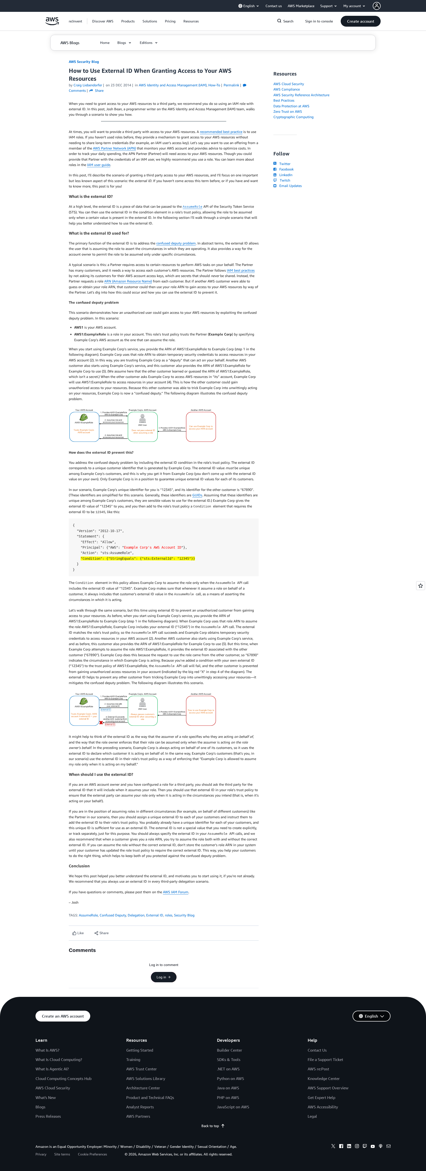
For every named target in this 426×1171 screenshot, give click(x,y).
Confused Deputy (113, 915)
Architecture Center (143, 1087)
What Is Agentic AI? (52, 1068)
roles (168, 915)
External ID (154, 915)
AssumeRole (88, 915)
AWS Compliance (286, 89)
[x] (333, 1147)
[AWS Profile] (377, 6)
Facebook (285, 169)
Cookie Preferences (92, 1154)
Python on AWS (230, 1078)
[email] (388, 1147)
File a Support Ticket (325, 1059)
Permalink (231, 85)
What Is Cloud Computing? (59, 1059)
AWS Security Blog (84, 61)
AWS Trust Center (141, 1068)
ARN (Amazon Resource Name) (128, 281)
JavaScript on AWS (233, 1106)
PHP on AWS (228, 1097)
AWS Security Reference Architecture (301, 95)
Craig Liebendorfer (87, 85)
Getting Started (139, 1050)
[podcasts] (381, 1147)
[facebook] (341, 1147)
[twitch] (365, 1147)
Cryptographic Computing (293, 117)
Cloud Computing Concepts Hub (63, 1078)
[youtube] (373, 1147)
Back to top (210, 1126)
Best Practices (283, 100)
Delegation (136, 915)
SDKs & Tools (228, 1059)
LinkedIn (284, 175)
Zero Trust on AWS (287, 111)
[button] (102, 21)
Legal (312, 1116)
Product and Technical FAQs (150, 1097)
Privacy (41, 1154)
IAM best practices (241, 270)
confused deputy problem (176, 243)
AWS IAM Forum (175, 892)
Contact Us (317, 1050)
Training (133, 1059)
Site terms (62, 1154)
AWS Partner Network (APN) (114, 148)
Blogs (40, 1106)
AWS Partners (138, 1116)
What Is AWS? (47, 1050)
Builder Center (229, 1050)
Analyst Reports (140, 1106)
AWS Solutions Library (145, 1078)
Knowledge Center (324, 1078)
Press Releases (48, 1116)
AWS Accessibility (323, 1106)
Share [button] (99, 90)
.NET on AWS (228, 1068)
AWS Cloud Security (288, 84)
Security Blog (184, 915)
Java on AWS (228, 1087)
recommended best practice (221, 132)
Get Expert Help (321, 1097)
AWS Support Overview (328, 1087)
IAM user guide (98, 165)
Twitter (283, 164)
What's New (46, 1097)
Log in (161, 977)
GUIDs (197, 495)
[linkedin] (349, 1147)
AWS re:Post (318, 1068)
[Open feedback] (420, 585)
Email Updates (289, 186)
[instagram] (357, 1147)
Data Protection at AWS (291, 106)
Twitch (284, 180)
